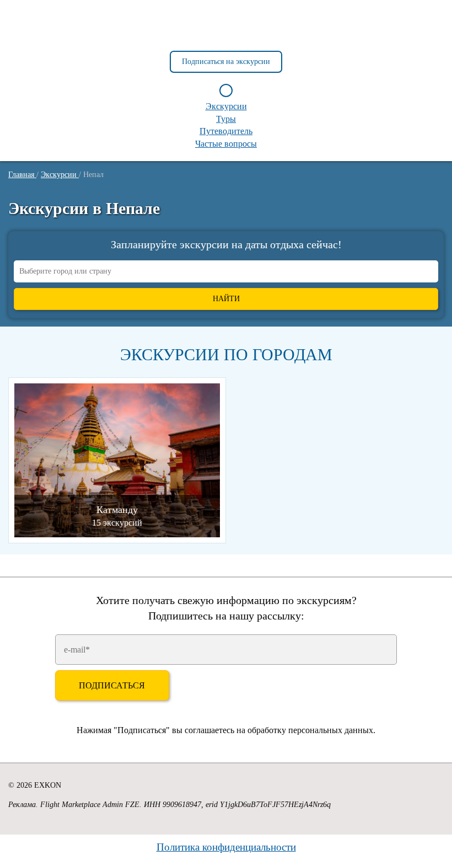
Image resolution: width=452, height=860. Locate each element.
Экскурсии (226, 106)
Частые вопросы (226, 143)
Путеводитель (226, 131)
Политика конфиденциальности (226, 847)
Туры (226, 119)
